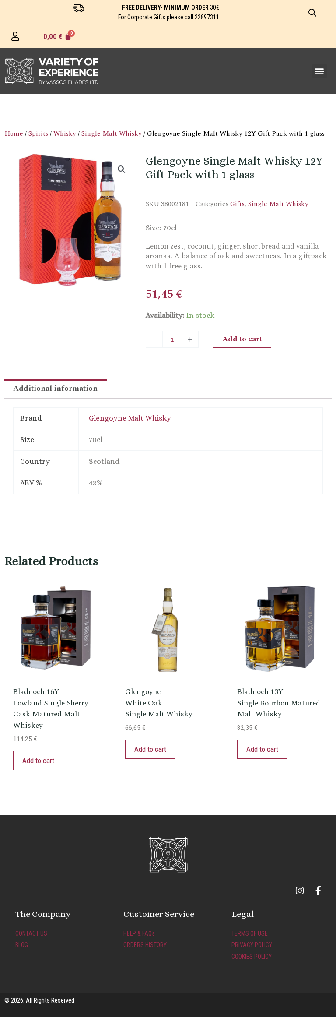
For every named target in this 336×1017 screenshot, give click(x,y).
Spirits (38, 133)
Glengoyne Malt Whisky (130, 418)
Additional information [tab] (55, 388)
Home (13, 133)
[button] (319, 71)
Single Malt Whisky (111, 133)
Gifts (237, 204)
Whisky (64, 133)
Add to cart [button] (38, 760)
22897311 (207, 17)
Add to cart (242, 339)
